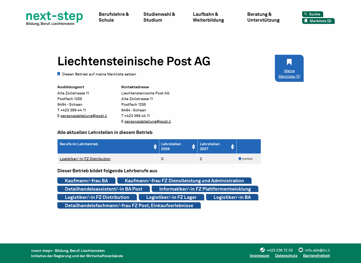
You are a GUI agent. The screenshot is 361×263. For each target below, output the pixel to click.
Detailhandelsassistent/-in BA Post (103, 189)
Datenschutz (286, 255)
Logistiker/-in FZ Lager (171, 197)
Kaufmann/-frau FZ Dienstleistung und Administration (184, 180)
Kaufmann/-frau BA (86, 180)
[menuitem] (121, 18)
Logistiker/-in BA (232, 197)
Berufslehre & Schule (114, 17)
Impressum (259, 255)
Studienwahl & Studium (159, 17)
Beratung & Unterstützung (263, 17)
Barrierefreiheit (316, 255)
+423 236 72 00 (280, 250)
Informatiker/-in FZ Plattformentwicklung (205, 189)
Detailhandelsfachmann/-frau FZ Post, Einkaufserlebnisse (129, 205)
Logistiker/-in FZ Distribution (85, 159)
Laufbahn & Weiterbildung (208, 17)
